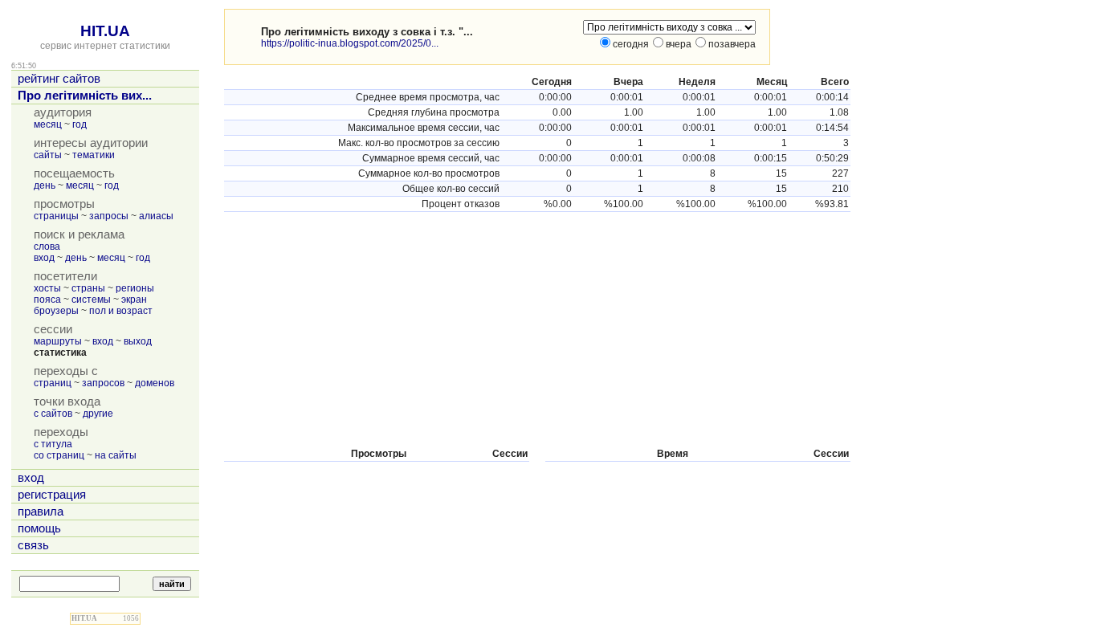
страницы (56, 216)
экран (134, 299)
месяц (48, 124)
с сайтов (53, 413)
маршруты (58, 341)
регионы (135, 288)
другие (98, 413)
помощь (39, 528)
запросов (103, 383)
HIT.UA (105, 30)
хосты (47, 288)
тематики (93, 155)
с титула (53, 444)
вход (44, 257)
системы (91, 299)
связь (33, 545)
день (44, 185)
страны (88, 288)
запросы (108, 216)
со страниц (59, 455)
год (79, 124)
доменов (154, 383)
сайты (48, 155)
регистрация (52, 494)
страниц (52, 383)
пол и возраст (121, 310)
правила (40, 511)
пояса (47, 299)
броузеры (56, 310)
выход (138, 341)
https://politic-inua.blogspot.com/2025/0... (349, 43)
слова (47, 246)
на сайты (116, 455)
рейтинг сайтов (59, 78)
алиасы (156, 216)
